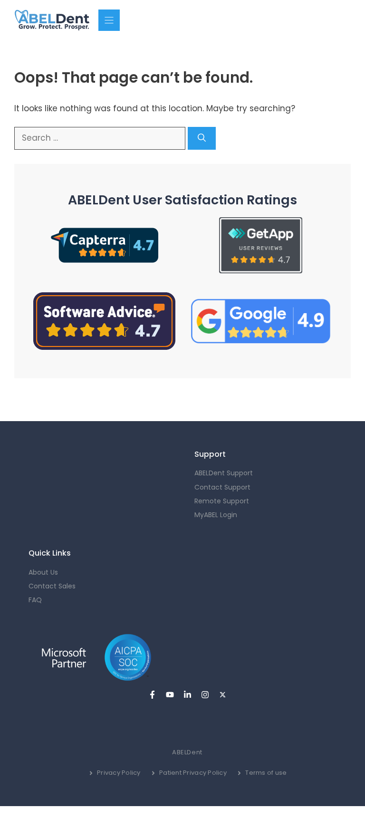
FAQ (35, 600)
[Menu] (109, 20)
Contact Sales (52, 586)
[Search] (202, 138)
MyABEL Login (215, 515)
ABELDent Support (223, 473)
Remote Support (221, 501)
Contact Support (222, 487)
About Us (43, 572)
